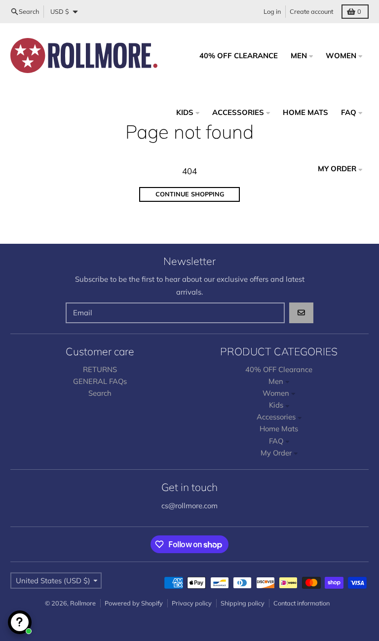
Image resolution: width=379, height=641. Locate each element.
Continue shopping (189, 194)
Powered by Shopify (134, 603)
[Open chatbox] (20, 622)
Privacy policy (192, 603)
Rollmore (83, 603)
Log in (272, 11)
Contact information (301, 603)
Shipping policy (243, 603)
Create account (311, 11)
